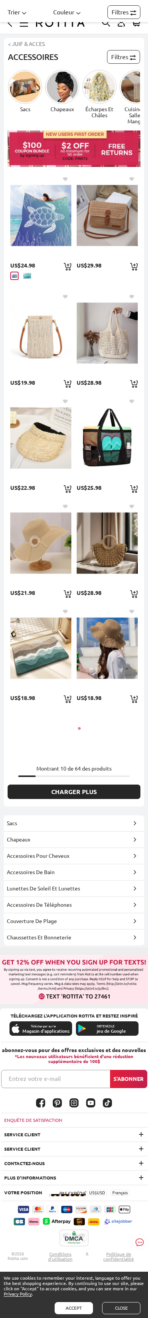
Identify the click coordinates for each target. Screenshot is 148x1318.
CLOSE (121, 1307)
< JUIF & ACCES (26, 44)
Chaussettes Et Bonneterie (39, 937)
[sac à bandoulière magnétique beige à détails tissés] (40, 333)
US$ (93, 1193)
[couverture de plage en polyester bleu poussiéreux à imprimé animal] (40, 215)
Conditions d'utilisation (60, 1256)
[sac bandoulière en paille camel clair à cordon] (107, 542)
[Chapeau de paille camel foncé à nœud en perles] (107, 648)
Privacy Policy (18, 1293)
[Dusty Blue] (14, 276)
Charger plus (74, 791)
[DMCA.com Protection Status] (74, 1238)
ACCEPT (74, 1307)
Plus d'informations (30, 1177)
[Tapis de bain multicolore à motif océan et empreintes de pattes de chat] (40, 648)
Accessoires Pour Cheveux (38, 856)
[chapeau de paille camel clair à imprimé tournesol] (40, 542)
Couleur (63, 12)
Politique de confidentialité (118, 1256)
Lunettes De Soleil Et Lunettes (43, 888)
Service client (22, 1134)
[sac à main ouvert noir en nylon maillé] (107, 437)
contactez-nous (24, 1163)
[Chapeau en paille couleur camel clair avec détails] (40, 437)
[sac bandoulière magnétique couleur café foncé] (107, 215)
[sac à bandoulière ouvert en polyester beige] (107, 333)
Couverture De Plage (32, 921)
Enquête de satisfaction (33, 1120)
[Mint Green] (27, 276)
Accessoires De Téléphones (39, 905)
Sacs (12, 823)
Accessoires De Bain (31, 872)
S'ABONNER (128, 1079)
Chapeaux (18, 840)
